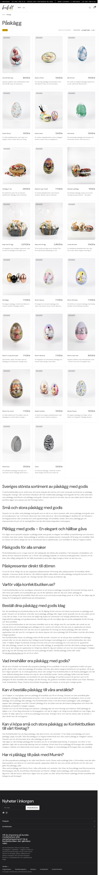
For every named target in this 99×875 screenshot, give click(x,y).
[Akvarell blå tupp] (16, 81)
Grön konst (70, 133)
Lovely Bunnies (72, 244)
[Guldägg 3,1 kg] (16, 192)
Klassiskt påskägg (73, 189)
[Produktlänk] (16, 54)
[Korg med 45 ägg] (49, 247)
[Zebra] (49, 469)
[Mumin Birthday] (81, 303)
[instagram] (7, 813)
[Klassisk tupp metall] (49, 192)
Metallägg (5, 300)
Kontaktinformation (57, 869)
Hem (3, 14)
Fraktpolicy (33, 869)
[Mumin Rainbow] (49, 358)
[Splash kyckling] (49, 414)
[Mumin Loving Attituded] (16, 358)
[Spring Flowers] (81, 414)
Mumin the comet (8, 411)
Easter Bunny (6, 133)
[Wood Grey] (16, 469)
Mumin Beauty (39, 300)
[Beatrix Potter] (49, 81)
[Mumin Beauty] (49, 303)
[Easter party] (49, 136)
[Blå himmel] (81, 81)
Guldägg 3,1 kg (7, 189)
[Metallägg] (16, 303)
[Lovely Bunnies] (81, 247)
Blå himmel (70, 78)
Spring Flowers (72, 411)
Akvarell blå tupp (7, 78)
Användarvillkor (44, 869)
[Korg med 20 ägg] (16, 247)
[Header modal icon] (24, 7)
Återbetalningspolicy (20, 869)
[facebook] (3, 813)
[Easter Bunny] (16, 136)
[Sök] (90, 7)
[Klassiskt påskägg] (81, 192)
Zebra (37, 467)
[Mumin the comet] (16, 414)
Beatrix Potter (39, 78)
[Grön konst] (81, 136)
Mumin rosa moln (72, 355)
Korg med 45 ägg (40, 244)
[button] (21, 7)
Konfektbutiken (13, 871)
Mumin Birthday (72, 300)
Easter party (39, 133)
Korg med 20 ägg (7, 244)
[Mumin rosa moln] (81, 358)
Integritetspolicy (6, 869)
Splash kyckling (39, 411)
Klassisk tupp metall (41, 189)
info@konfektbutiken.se (14, 653)
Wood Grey (6, 467)
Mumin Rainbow (40, 355)
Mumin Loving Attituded (10, 355)
